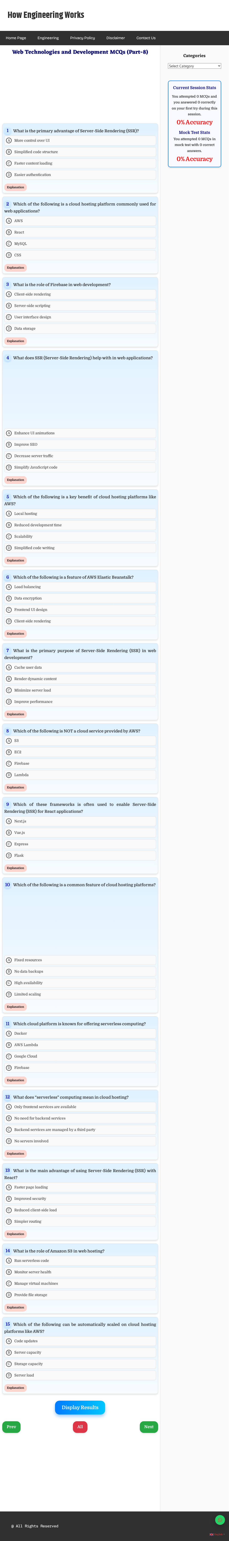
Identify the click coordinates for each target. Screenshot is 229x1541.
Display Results (80, 1407)
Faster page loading (28, 1187)
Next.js (17, 821)
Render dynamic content (32, 679)
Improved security (27, 1199)
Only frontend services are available (42, 1107)
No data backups (25, 972)
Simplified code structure (33, 152)
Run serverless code (28, 1261)
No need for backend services (37, 1118)
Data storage (22, 329)
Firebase (18, 764)
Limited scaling (24, 994)
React (16, 232)
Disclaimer (115, 38)
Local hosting (22, 514)
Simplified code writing (31, 548)
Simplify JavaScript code (33, 467)
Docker (17, 1034)
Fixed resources (25, 960)
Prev (11, 1427)
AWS (15, 221)
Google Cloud (22, 1056)
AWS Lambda (23, 1045)
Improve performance (30, 702)
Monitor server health (29, 1272)
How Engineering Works (46, 15)
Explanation (15, 187)
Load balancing (24, 587)
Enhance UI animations (31, 433)
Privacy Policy (82, 38)
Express (18, 844)
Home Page (16, 38)
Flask (16, 856)
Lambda (18, 775)
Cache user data (25, 668)
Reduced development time (35, 525)
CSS (14, 255)
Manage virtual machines (33, 1284)
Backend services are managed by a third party (51, 1130)
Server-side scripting (29, 306)
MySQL (17, 244)
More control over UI (29, 141)
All (80, 1427)
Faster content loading (30, 163)
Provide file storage (27, 1295)
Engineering (48, 38)
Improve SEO (22, 445)
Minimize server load (29, 690)
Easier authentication (29, 175)
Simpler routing (25, 1222)
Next (149, 1427)
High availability (25, 983)
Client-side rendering (29, 294)
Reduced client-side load (32, 1210)
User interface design (29, 317)
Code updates (23, 1341)
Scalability (20, 537)
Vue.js (16, 833)
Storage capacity (25, 1364)
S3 (13, 741)
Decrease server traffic (30, 456)
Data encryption (25, 598)
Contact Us (146, 38)
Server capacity (24, 1353)
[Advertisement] (80, 88)
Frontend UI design (27, 610)
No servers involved (28, 1141)
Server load (21, 1375)
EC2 (14, 752)
